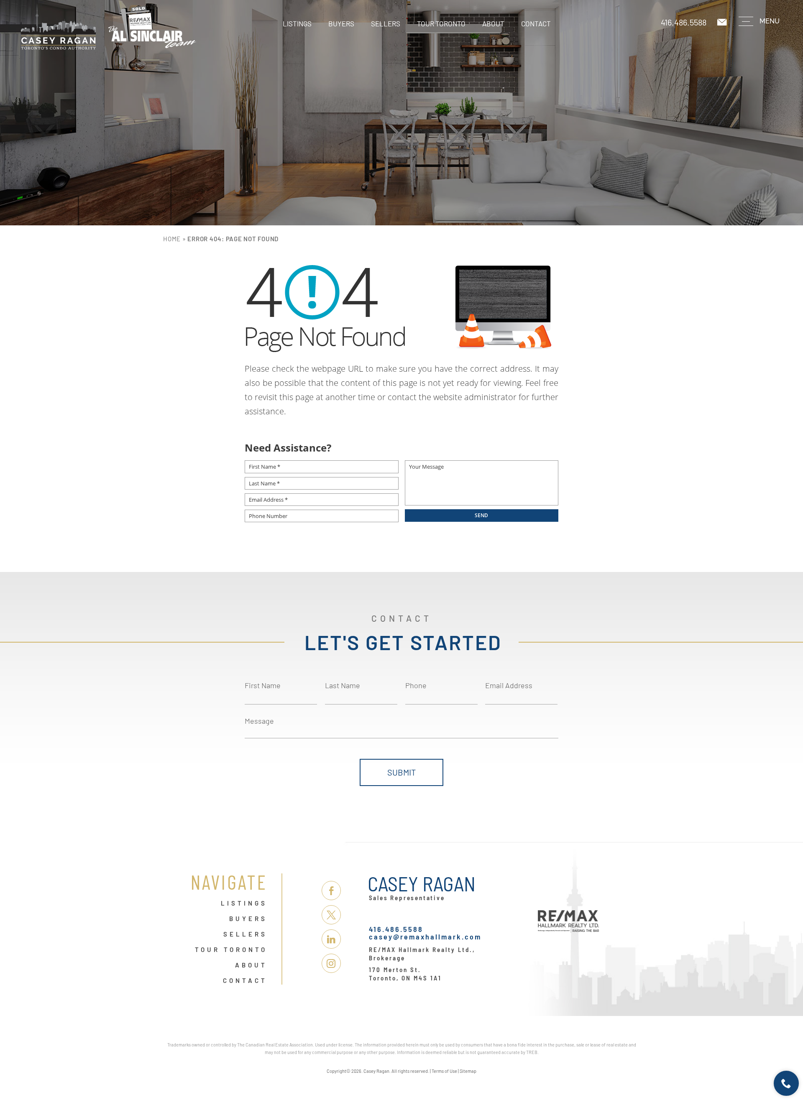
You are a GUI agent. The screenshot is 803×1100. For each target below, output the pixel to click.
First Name (263, 685)
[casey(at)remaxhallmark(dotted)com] (722, 22)
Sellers (385, 23)
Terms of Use (444, 1071)
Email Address (508, 685)
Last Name (342, 685)
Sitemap (468, 1071)
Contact (536, 23)
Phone (416, 685)
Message (259, 721)
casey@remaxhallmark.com (425, 936)
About (493, 23)
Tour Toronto (441, 23)
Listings (297, 23)
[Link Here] (108, 27)
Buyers (341, 23)
